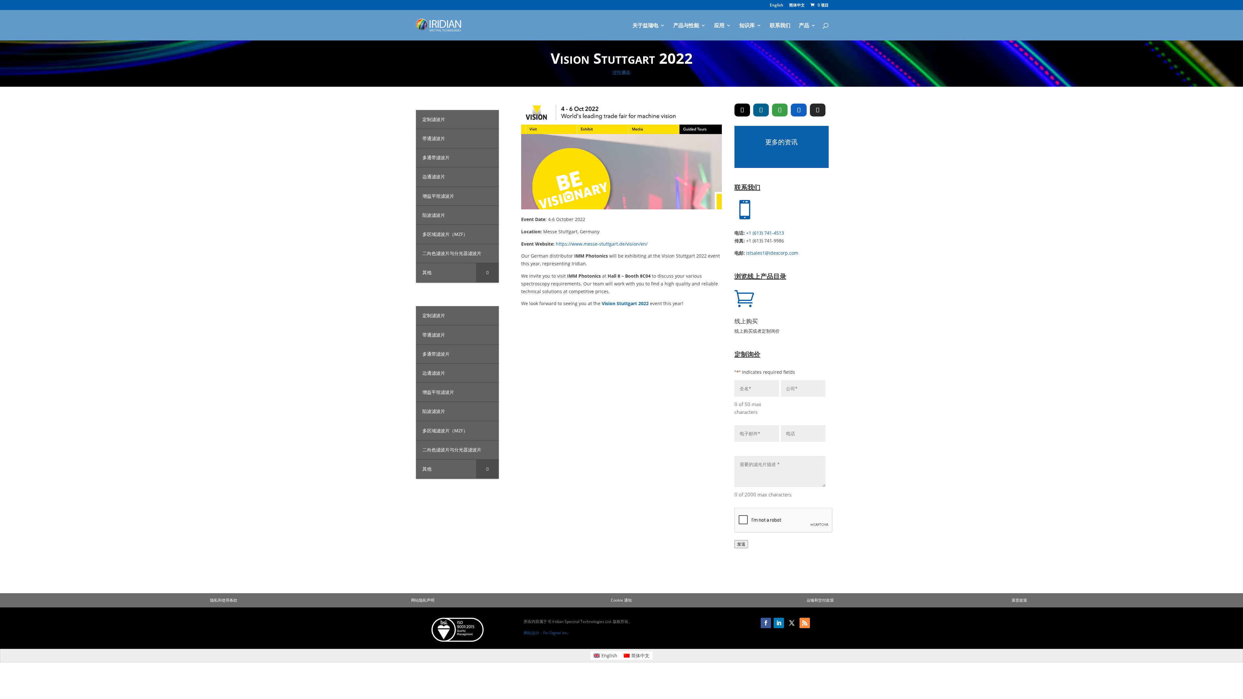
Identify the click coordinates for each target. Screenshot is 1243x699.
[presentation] (783, 520)
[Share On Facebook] (798, 110)
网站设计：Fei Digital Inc (545, 633)
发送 (741, 544)
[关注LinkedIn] (779, 623)
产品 (804, 26)
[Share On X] (742, 110)
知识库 (747, 26)
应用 (719, 26)
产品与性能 (686, 26)
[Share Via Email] (817, 110)
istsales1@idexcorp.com (772, 253)
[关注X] (792, 623)
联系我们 (780, 26)
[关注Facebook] (766, 623)
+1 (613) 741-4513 (765, 233)
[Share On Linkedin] (761, 110)
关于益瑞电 (645, 26)
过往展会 (621, 72)
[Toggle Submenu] (487, 272)
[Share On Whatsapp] (780, 110)
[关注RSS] (805, 623)
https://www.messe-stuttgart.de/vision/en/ (602, 244)
